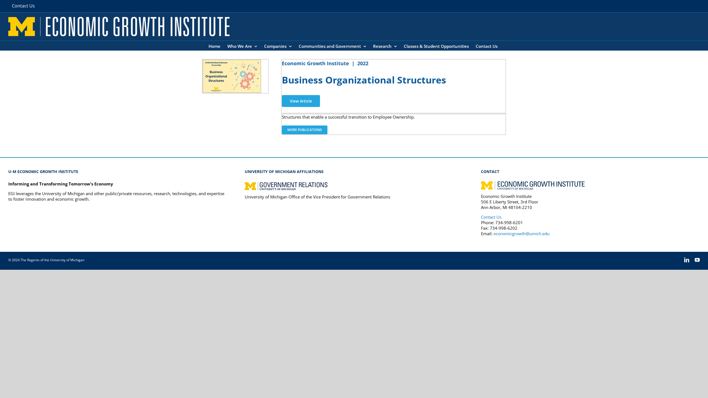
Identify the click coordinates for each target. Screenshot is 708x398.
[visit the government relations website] (286, 184)
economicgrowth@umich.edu (522, 233)
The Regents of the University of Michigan (52, 260)
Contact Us (491, 217)
